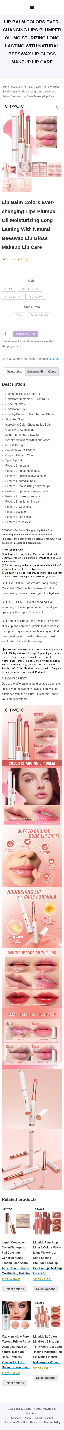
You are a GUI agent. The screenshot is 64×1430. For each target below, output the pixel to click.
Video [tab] (52, 371)
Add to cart (26, 333)
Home (5, 87)
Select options (14, 1289)
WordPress (31, 1413)
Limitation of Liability (15, 1422)
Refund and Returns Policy (45, 1422)
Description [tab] (14, 371)
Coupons (16, 1417)
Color (32, 280)
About (28, 1417)
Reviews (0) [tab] (35, 371)
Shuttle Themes (33, 1408)
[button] (56, 107)
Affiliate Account (44, 1417)
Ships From (32, 307)
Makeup (15, 87)
